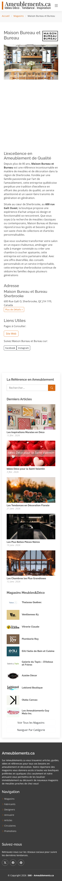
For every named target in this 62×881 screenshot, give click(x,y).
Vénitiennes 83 (30, 614)
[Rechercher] (51, 388)
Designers (9, 809)
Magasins (19, 15)
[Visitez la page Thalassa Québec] (14, 603)
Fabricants (9, 804)
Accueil (6, 15)
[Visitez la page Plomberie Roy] (14, 639)
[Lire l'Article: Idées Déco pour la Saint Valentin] (31, 453)
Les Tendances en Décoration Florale (28, 505)
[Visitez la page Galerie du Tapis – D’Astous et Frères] (14, 664)
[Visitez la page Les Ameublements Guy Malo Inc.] (14, 712)
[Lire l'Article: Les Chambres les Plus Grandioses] (31, 562)
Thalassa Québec (31, 602)
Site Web (11, 333)
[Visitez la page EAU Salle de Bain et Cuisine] (14, 651)
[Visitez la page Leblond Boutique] (14, 688)
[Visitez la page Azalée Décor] (14, 676)
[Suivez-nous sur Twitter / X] (5, 862)
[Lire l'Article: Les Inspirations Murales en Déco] (31, 416)
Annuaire (9, 815)
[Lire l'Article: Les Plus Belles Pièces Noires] (31, 526)
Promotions (10, 831)
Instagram (23, 347)
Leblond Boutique (32, 687)
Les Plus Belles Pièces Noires (23, 542)
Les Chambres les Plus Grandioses (26, 578)
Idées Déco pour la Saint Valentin (26, 468)
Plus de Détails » (14, 309)
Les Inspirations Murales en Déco (26, 432)
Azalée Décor (29, 675)
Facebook (10, 347)
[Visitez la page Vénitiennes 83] (14, 615)
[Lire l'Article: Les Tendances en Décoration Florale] (31, 489)
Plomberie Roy (30, 638)
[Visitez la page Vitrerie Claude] (14, 627)
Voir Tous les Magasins (31, 722)
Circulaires (10, 826)
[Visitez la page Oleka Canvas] (14, 700)
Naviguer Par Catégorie (31, 730)
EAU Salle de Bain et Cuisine (38, 651)
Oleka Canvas (29, 699)
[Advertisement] (31, 113)
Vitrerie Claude (30, 626)
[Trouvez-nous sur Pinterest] (21, 862)
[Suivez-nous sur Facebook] (13, 862)
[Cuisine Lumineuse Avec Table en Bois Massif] (31, 62)
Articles (8, 820)
